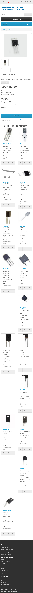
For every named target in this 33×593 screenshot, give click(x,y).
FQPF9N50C (7, 430)
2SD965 (22, 349)
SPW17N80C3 (7, 349)
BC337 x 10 (7, 143)
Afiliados (3, 572)
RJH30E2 (22, 430)
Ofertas (3, 574)
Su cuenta (3, 579)
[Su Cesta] (27, 2)
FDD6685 (23, 268)
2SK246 (22, 389)
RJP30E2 (22, 468)
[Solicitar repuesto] (25, 2)
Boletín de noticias (6, 584)
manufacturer (8, 91)
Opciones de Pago (6, 554)
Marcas (3, 568)
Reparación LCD (12, 589)
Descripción (6, 70)
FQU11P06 (6, 268)
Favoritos (3, 582)
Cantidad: (3, 107)
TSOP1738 (6, 226)
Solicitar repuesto (6, 561)
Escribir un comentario (24, 120)
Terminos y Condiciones (7, 551)
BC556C (22, 226)
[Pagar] (30, 2)
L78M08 (6, 182)
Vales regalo (4, 570)
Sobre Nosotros (5, 547)
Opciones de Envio (6, 553)
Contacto (3, 559)
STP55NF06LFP (8, 511)
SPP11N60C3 (12, 29)
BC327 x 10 (23, 143)
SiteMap (3, 563)
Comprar (16, 116)
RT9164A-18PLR (23, 307)
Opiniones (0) (15, 70)
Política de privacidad (7, 549)
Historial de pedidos (6, 581)
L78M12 (22, 182)
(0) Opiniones (13, 120)
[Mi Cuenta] (22, 2)
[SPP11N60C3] (5, 62)
